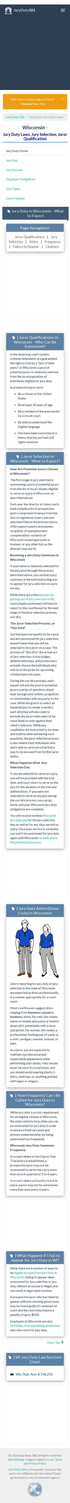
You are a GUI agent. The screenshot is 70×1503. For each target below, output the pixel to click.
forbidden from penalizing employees (35, 1325)
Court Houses (15, 198)
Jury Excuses (14, 170)
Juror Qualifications (30, 237)
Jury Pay (11, 160)
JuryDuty (24, 10)
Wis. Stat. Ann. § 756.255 (34, 1374)
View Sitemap (16, 1459)
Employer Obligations (20, 179)
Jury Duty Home (17, 151)
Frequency (53, 242)
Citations (52, 247)
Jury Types (13, 188)
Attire (34, 242)
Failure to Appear (26, 247)
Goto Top (54, 1342)
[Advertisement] (35, 53)
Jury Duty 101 (15, 117)
